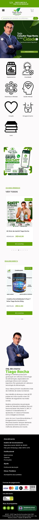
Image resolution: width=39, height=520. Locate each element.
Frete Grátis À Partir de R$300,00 (20, 3)
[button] (2, 39)
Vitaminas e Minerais (11, 96)
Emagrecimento (28, 116)
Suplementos (11, 77)
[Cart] (32, 10)
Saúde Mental (27, 96)
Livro (11, 135)
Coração (11, 116)
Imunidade (28, 77)
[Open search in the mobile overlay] (19, 18)
